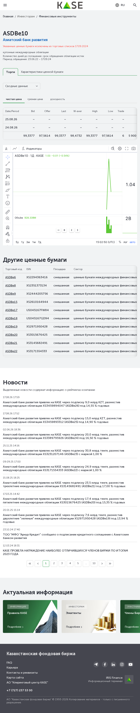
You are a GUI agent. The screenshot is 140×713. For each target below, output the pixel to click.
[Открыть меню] (5, 5)
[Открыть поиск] (135, 5)
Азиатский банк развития (25, 40)
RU (123, 5)
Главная (8, 16)
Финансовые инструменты (57, 16)
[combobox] (120, 5)
